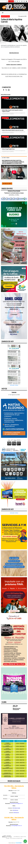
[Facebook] (19, 1)
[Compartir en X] (6, 90)
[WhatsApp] (15, 1)
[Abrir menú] (2, 13)
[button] (7, 1)
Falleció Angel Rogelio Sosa (8, 149)
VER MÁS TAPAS (14, 385)
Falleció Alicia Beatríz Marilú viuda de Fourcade (12, 130)
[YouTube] (26, 1)
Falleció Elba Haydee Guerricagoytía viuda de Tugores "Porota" (12, 110)
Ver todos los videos (7, 183)
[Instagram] (22, 1)
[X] (17, 1)
